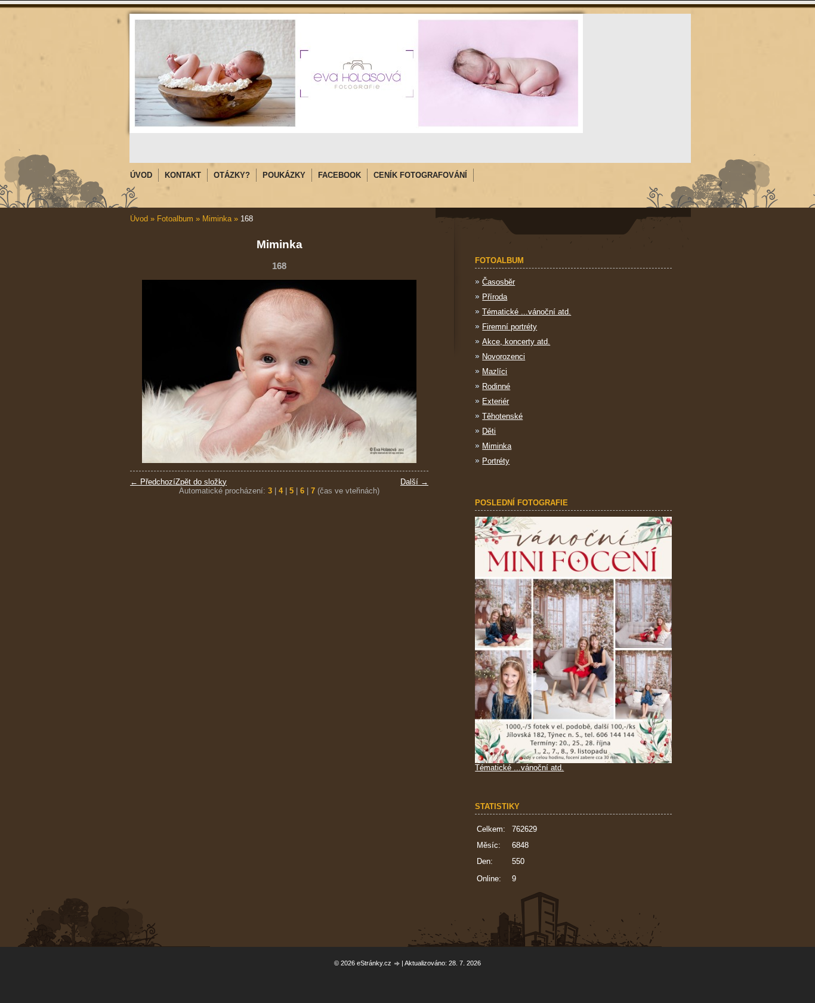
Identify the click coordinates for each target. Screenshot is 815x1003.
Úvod (139, 218)
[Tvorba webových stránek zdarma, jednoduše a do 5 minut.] (397, 964)
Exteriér (495, 401)
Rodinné (496, 386)
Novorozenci (503, 356)
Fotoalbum (175, 218)
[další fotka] (409, 371)
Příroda (494, 296)
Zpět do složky (201, 481)
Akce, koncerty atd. (516, 341)
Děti (489, 431)
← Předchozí (152, 481)
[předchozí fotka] (149, 371)
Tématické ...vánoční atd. (526, 311)
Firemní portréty (509, 326)
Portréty (496, 460)
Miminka (216, 218)
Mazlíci (494, 371)
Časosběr (498, 281)
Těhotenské (502, 416)
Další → (414, 481)
